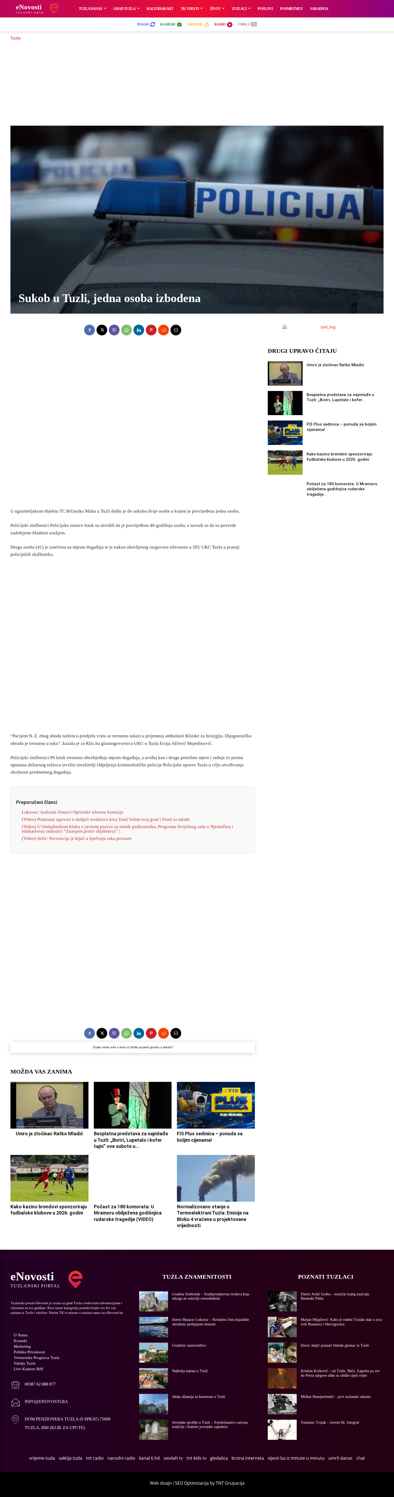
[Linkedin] (138, 330)
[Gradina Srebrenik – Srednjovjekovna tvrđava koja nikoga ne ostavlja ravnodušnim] (153, 1301)
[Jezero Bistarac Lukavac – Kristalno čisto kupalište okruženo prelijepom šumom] (153, 1327)
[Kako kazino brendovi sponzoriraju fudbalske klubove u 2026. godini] (49, 1178)
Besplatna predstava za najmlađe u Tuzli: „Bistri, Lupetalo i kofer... (340, 397)
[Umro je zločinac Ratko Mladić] (49, 1105)
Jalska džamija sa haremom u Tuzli (198, 1397)
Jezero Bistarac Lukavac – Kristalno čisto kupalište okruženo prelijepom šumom (210, 1322)
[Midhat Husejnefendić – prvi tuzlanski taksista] (282, 1404)
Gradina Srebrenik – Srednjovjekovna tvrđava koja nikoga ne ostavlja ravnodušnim (210, 1296)
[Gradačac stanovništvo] (153, 1353)
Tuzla (15, 38)
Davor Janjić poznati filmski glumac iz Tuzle (335, 1345)
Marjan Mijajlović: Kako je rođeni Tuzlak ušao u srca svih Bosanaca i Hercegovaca (341, 1322)
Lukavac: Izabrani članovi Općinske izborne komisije (73, 812)
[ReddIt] (163, 330)
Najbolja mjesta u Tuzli (190, 1371)
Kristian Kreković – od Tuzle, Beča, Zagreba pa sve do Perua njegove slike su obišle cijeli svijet (340, 1373)
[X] (101, 330)
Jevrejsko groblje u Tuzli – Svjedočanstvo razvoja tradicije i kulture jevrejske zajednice (210, 1424)
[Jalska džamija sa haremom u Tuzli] (153, 1404)
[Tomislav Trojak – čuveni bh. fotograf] (282, 1430)
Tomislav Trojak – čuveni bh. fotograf (330, 1422)
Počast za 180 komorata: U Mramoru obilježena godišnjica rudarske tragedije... (342, 489)
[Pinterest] (151, 330)
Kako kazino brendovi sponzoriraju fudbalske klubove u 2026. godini (48, 1210)
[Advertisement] (197, 83)
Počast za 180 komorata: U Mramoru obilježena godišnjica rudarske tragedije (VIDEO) (128, 1213)
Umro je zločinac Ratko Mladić (49, 1133)
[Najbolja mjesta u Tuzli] (153, 1378)
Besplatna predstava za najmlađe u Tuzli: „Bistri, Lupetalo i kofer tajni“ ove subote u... (131, 1140)
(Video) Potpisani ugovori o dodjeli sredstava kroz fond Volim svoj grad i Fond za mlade (106, 819)
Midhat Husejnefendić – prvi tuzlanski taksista (336, 1397)
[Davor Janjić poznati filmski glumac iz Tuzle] (282, 1353)
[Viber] (114, 330)
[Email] (175, 330)
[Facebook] (89, 330)
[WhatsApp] (126, 330)
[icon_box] (33, 1385)
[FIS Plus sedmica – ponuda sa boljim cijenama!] (216, 1105)
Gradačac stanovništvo (189, 1345)
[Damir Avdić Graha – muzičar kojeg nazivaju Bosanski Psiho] (282, 1301)
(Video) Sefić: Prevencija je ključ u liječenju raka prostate (77, 838)
